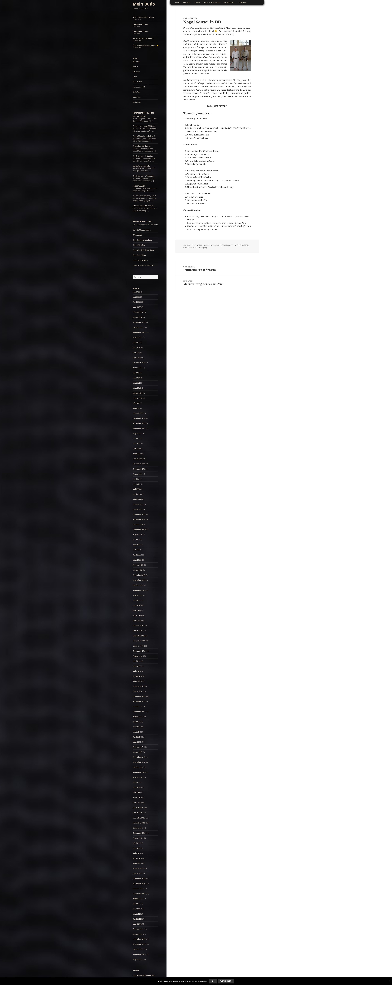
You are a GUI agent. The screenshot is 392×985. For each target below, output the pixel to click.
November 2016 (139, 762)
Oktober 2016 (138, 767)
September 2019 (139, 590)
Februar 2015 (138, 868)
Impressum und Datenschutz (144, 975)
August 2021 (137, 474)
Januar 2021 (137, 509)
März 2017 (137, 742)
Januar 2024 (137, 393)
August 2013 (137, 959)
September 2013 (139, 954)
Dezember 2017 (139, 696)
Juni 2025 (136, 347)
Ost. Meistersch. (229, 2)
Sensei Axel (137, 82)
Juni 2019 (136, 605)
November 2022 (139, 423)
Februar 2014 (138, 929)
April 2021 (137, 494)
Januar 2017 (137, 752)
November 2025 (139, 322)
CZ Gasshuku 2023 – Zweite (143, 206)
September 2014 (139, 894)
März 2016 (137, 803)
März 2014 (137, 924)
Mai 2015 (136, 853)
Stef (200, 245)
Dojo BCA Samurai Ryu (141, 230)
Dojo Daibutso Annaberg (142, 240)
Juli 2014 (136, 904)
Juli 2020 (136, 540)
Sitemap (136, 970)
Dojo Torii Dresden (140, 260)
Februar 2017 (138, 747)
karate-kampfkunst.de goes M (144, 196)
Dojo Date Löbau (139, 255)
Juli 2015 (136, 843)
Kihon (190, 247)
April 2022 (137, 454)
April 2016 (137, 798)
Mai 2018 (136, 671)
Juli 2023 (136, 403)
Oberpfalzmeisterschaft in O (144, 136)
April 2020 (137, 555)
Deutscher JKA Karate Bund (143, 250)
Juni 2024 (136, 378)
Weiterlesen (225, 981)
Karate (135, 67)
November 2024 (139, 363)
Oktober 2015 (138, 828)
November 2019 (139, 580)
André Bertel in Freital (141, 146)
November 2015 (139, 823)
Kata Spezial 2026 (139, 116)
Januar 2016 (137, 813)
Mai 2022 (136, 449)
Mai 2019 (136, 610)
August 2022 (137, 433)
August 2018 (137, 656)
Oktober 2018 (138, 646)
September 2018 (139, 651)
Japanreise (242, 2)
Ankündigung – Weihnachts (143, 176)
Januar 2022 (137, 459)
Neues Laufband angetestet (143, 38)
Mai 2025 (136, 353)
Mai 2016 (136, 792)
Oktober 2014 (138, 889)
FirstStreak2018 (243, 245)
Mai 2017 (136, 732)
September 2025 (139, 332)
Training (136, 72)
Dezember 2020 (139, 514)
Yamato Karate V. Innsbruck (143, 265)
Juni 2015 (136, 848)
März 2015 (137, 863)
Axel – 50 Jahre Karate (212, 2)
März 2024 (137, 388)
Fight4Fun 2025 (139, 186)
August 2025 (137, 337)
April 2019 (137, 615)
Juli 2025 (136, 342)
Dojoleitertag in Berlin (141, 166)
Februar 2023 (138, 413)
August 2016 (137, 777)
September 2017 (139, 711)
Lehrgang (203, 247)
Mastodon (136, 97)
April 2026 (137, 302)
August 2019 (137, 595)
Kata (185, 247)
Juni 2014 (136, 909)
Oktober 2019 (138, 585)
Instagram (137, 102)
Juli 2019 (136, 600)
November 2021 (139, 464)
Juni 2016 (136, 787)
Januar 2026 (137, 317)
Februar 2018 (138, 686)
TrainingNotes (227, 245)
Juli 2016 (136, 782)
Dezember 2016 (139, 757)
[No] (389, 981)
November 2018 (139, 641)
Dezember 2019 (139, 575)
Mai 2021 (136, 489)
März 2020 (137, 560)
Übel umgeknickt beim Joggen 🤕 (146, 45)
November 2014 (139, 883)
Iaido (135, 77)
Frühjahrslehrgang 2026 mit (144, 126)
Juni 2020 (136, 545)
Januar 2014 (137, 934)
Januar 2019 (137, 631)
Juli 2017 (136, 722)
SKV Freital (137, 235)
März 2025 (137, 358)
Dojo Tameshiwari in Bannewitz (145, 225)
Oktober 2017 (138, 706)
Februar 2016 (138, 808)
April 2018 (137, 676)
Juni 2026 (136, 292)
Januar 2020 (137, 570)
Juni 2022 (136, 443)
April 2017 (137, 737)
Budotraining (210, 245)
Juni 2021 (136, 484)
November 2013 (139, 944)
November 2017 (139, 701)
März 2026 (137, 307)
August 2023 (137, 398)
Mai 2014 (136, 914)
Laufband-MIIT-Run (140, 24)
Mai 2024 (136, 383)
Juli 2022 (136, 438)
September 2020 (139, 529)
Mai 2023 (136, 408)
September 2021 (139, 469)
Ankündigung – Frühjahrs (143, 156)
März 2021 (137, 499)
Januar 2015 (137, 873)
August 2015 (137, 838)
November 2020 (139, 519)
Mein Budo (144, 4)
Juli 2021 (136, 479)
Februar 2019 (138, 626)
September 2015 (139, 833)
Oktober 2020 (138, 524)
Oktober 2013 (138, 949)
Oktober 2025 (138, 327)
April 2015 (137, 858)
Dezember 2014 (139, 878)
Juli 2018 (136, 661)
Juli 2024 (136, 373)
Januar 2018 (137, 691)
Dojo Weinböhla (139, 245)
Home (177, 2)
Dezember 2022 (139, 418)
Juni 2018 (136, 666)
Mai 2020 (136, 550)
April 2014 (137, 919)
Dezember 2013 (139, 939)
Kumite (195, 247)
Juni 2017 (136, 727)
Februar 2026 (138, 312)
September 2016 (139, 772)
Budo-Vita (136, 92)
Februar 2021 (138, 504)
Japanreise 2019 (139, 87)
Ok (213, 981)
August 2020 (137, 535)
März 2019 (137, 621)
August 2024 (137, 368)
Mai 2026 (136, 297)
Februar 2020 (138, 565)
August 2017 (137, 717)
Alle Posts (136, 61)
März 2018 (137, 681)
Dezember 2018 (139, 636)
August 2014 (137, 899)
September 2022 (139, 428)
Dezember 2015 (139, 818)
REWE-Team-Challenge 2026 (144, 17)
